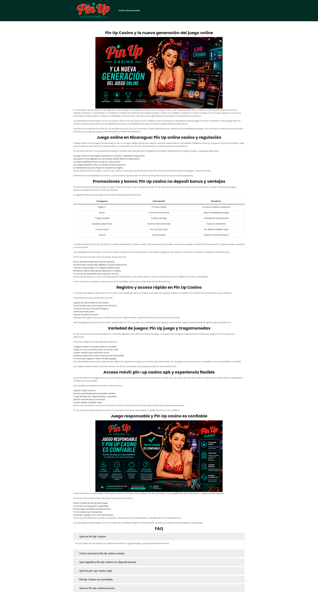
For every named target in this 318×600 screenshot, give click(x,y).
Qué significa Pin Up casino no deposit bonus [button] (107, 562)
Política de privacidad (129, 10)
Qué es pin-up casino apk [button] (95, 571)
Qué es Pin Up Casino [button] (92, 536)
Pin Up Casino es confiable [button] (96, 579)
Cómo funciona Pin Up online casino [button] (102, 553)
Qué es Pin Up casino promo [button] (97, 588)
